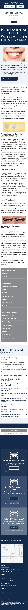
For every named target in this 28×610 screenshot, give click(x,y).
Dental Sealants (6, 283)
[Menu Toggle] (14, 18)
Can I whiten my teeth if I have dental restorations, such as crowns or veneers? (14, 400)
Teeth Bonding (6, 322)
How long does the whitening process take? (10, 379)
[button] (14, 358)
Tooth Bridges (6, 328)
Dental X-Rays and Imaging (9, 286)
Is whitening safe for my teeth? (11, 376)
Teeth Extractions (7, 325)
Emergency (5, 273)
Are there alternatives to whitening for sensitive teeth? (12, 410)
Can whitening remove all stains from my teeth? (11, 384)
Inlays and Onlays (7, 302)
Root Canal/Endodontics (8, 315)
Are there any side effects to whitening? (10, 389)
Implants (4, 299)
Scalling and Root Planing (9, 318)
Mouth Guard (5, 306)
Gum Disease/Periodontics (9, 312)
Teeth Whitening (6, 335)
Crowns (4, 280)
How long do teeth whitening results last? (13, 394)
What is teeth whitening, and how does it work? (12, 358)
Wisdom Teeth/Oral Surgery (9, 338)
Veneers (4, 331)
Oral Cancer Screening (8, 309)
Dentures (4, 289)
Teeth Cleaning (6, 277)
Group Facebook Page (6, 571)
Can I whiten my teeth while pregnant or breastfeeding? (10, 415)
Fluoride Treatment (7, 296)
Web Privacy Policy (6, 593)
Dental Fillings (6, 293)
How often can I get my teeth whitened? (10, 405)
